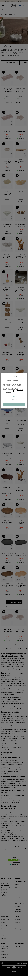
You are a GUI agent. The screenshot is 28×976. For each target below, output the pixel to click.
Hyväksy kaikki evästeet (14, 404)
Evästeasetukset (14, 396)
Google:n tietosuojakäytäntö (10, 391)
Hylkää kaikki (14, 399)
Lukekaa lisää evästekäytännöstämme (13, 390)
